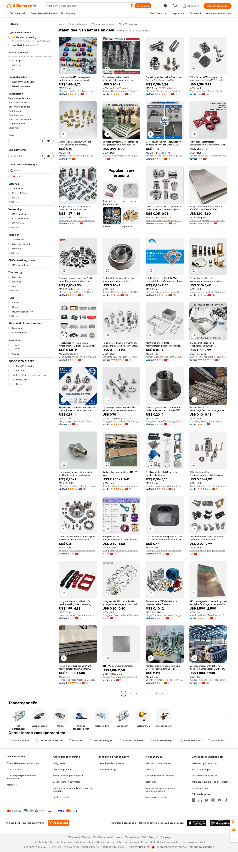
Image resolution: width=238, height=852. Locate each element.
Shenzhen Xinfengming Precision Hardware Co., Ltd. (208, 550)
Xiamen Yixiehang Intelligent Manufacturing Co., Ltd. (165, 356)
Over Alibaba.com (15, 756)
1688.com (86, 837)
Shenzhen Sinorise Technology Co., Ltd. (165, 292)
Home (61, 24)
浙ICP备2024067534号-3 (201, 847)
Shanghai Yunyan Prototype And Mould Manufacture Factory (121, 292)
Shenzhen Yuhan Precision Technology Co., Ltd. (165, 679)
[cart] (175, 6)
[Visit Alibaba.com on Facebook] (194, 800)
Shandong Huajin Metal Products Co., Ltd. (208, 615)
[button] (131, 6)
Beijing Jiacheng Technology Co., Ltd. (77, 356)
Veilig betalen (59, 763)
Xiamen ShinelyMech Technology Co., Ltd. (121, 155)
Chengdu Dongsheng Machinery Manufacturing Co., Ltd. (165, 550)
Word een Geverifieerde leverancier (210, 781)
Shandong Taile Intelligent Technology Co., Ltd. (78, 550)
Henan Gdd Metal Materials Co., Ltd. (77, 679)
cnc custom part (21, 740)
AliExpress (73, 837)
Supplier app (129, 823)
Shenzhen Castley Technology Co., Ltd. (78, 486)
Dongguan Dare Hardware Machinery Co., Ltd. (121, 615)
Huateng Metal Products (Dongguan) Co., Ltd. (208, 292)
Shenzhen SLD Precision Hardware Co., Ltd (121, 356)
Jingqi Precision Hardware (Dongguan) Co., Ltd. (165, 615)
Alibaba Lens (13, 823)
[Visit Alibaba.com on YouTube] (219, 800)
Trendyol (153, 837)
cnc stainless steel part (163, 740)
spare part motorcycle (133, 740)
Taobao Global (132, 837)
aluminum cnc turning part (50, 740)
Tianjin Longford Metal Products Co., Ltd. (208, 220)
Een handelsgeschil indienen (159, 775)
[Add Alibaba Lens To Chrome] (58, 823)
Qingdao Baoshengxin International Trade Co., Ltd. (165, 486)
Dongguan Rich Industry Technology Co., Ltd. (121, 421)
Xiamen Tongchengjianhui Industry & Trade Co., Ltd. (208, 356)
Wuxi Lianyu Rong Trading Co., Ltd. (206, 91)
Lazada (119, 837)
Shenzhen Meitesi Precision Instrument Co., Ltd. (78, 91)
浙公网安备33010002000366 (172, 847)
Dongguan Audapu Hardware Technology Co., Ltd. (208, 155)
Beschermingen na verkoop (67, 781)
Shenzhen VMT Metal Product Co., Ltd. (165, 220)
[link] (234, 821)
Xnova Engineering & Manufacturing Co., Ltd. (208, 421)
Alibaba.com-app (174, 823)
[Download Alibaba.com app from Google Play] (221, 823)
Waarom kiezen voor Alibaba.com (23, 763)
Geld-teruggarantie (62, 769)
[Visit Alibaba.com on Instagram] (213, 800)
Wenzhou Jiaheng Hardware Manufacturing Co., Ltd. (78, 615)
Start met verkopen (201, 769)
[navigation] (31, 359)
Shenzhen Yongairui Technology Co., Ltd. (165, 155)
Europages (166, 837)
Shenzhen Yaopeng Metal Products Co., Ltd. (165, 91)
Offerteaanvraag (107, 769)
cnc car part (78, 740)
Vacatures (11, 784)
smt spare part (218, 740)
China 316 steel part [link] (128, 24)
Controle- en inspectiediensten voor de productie (72, 789)
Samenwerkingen (200, 788)
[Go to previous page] (117, 693)
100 (162, 693)
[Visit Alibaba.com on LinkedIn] (200, 800)
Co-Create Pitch (14, 769)
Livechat (149, 769)
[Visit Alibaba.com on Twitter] (207, 800)
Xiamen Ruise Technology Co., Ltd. (76, 155)
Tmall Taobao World (103, 837)
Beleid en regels (61, 797)
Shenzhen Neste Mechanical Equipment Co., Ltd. (78, 292)
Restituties (150, 781)
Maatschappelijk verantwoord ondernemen (21, 777)
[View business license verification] (148, 847)
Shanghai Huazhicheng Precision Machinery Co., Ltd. (121, 550)
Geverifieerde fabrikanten (112, 763)
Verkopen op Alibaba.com (204, 763)
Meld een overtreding (156, 797)
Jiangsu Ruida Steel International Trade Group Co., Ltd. (208, 679)
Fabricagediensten (78, 24)
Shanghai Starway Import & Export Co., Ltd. (121, 91)
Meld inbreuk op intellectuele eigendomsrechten (160, 789)
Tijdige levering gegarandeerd (68, 775)
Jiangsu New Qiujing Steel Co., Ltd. (119, 677)
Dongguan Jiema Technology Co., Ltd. (165, 421)
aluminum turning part (103, 740)
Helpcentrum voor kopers (158, 763)
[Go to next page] (169, 693)
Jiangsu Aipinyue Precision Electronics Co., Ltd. (78, 421)
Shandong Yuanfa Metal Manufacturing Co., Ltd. (121, 486)
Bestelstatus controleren (204, 775)
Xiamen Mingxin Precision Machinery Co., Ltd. (208, 486)
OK (48, 141)
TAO (144, 837)
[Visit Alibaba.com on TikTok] (226, 800)
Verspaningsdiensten (103, 24)
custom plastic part (193, 740)
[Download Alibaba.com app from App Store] (196, 823)
